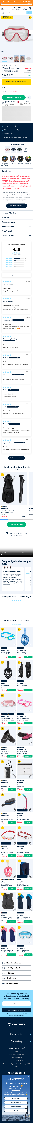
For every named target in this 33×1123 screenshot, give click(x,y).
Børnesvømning (16, 1106)
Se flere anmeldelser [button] (16, 458)
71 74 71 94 (17, 1051)
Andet (16, 1110)
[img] (7, 281)
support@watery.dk (18, 1054)
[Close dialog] (28, 1076)
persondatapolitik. (20, 1015)
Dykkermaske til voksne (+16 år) (25, 65)
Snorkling (6, 65)
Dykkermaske (13, 65)
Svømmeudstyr (16, 1102)
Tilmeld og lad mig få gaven (16, 1010)
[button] (2, 32)
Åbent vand (16, 1098)
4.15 (16, 249)
